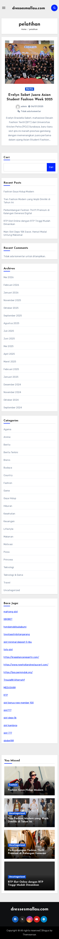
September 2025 (13, 315)
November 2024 (12, 392)
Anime (7, 437)
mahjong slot (11, 611)
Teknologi (9, 567)
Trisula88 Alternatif (14, 680)
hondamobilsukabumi (15, 626)
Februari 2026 (11, 285)
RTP (6, 695)
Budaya (8, 467)
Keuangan (9, 521)
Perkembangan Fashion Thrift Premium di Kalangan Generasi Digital (27, 853)
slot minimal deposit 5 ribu (18, 642)
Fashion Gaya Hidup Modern (19, 191)
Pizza (7, 552)
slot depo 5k (10, 717)
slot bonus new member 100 (19, 702)
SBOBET (8, 619)
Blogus (45, 930)
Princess (8, 559)
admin (24, 106)
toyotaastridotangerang (17, 634)
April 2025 (9, 354)
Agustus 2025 (11, 323)
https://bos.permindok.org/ (18, 672)
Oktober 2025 (11, 308)
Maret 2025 (10, 361)
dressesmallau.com (28, 8)
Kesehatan (9, 513)
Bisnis (7, 460)
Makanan (8, 536)
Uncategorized (12, 590)
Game (7, 490)
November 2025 (12, 300)
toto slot (8, 649)
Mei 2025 (9, 346)
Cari (7, 157)
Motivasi (8, 544)
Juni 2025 (9, 338)
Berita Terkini (11, 452)
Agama (7, 429)
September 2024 (13, 407)
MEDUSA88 (10, 687)
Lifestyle (8, 529)
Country (8, 475)
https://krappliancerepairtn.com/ (21, 657)
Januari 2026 (11, 292)
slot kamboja (10, 725)
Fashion (8, 483)
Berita (29, 89)
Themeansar (29, 934)
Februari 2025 (11, 369)
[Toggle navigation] (3, 8)
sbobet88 (9, 740)
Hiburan (8, 506)
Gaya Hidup (10, 498)
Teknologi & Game (13, 575)
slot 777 (8, 733)
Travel (7, 582)
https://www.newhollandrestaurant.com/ (26, 664)
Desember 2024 (12, 384)
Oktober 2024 (11, 400)
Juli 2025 (9, 331)
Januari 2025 (11, 377)
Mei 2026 (9, 277)
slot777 (7, 710)
